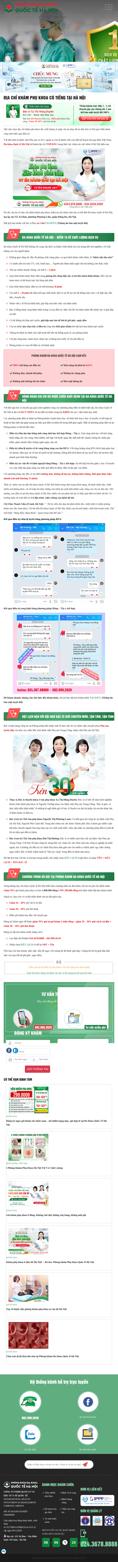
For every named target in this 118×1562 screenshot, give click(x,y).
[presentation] (6, 80)
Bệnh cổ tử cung (69, 1493)
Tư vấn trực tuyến (87, 1449)
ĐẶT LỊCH (70, 858)
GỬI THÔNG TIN (37, 1069)
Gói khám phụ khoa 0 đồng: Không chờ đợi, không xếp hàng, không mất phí (46, 1215)
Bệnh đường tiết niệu (17, 1163)
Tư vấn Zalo (30, 1449)
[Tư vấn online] (9, 1050)
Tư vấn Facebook (87, 1417)
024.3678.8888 (36, 938)
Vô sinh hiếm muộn (50, 1520)
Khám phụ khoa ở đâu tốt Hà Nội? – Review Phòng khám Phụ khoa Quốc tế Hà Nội (50, 1262)
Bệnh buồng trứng (67, 1501)
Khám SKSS (11, 1116)
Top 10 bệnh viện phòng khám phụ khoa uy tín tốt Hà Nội (36, 1309)
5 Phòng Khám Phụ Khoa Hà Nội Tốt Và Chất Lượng (34, 1168)
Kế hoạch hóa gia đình (51, 1510)
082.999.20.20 (54, 938)
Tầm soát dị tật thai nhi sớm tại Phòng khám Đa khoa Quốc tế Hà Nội (42, 1356)
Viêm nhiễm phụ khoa (50, 1494)
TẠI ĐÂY (50, 223)
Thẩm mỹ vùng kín (68, 1510)
